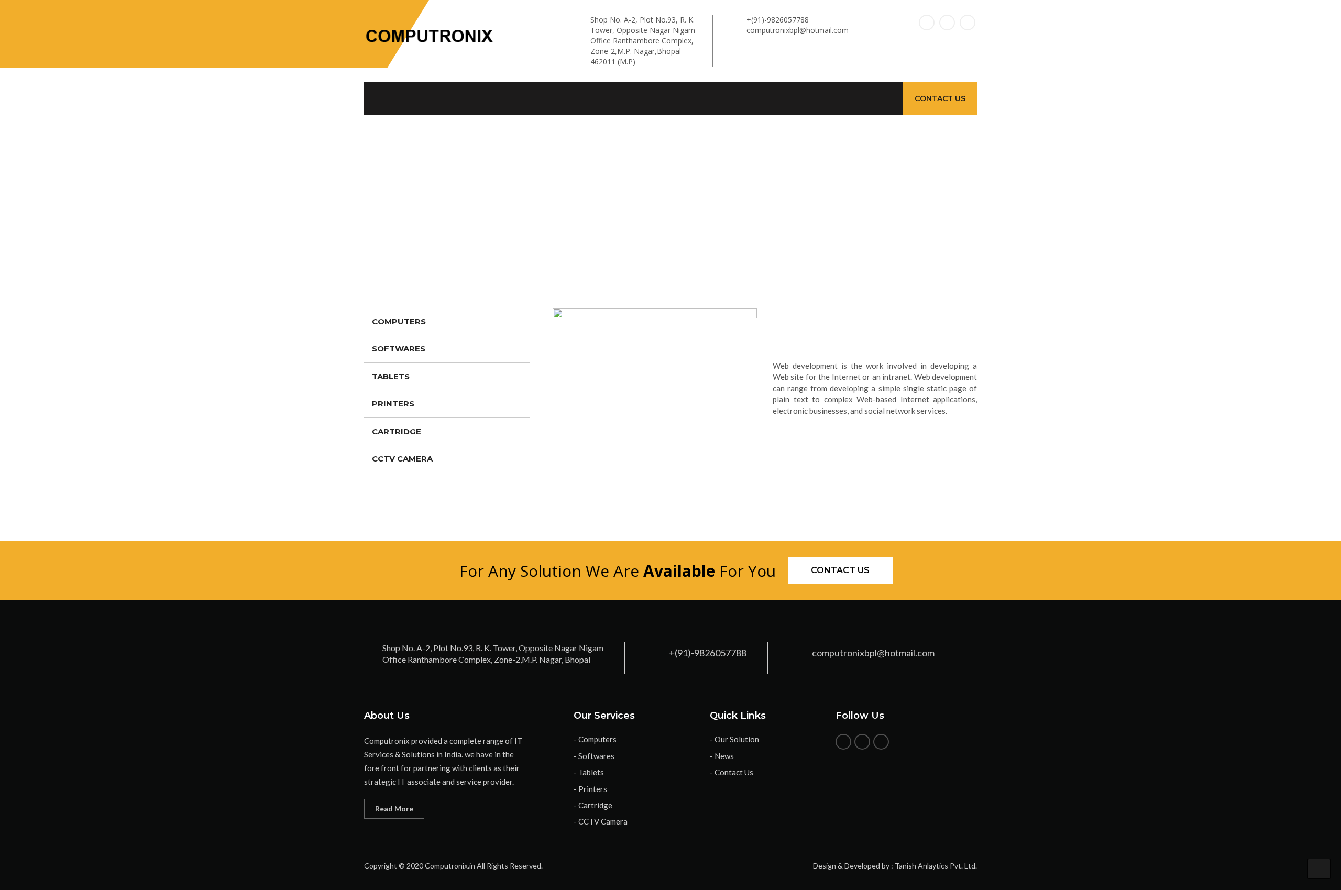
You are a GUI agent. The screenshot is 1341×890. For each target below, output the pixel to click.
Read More (394, 808)
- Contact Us (731, 772)
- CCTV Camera (601, 821)
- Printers (590, 789)
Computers (399, 321)
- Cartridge (593, 805)
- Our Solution (734, 739)
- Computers (595, 739)
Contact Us (940, 98)
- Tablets (589, 772)
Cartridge (396, 431)
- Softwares (594, 756)
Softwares (398, 349)
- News (722, 756)
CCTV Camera (402, 459)
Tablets (391, 376)
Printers (393, 404)
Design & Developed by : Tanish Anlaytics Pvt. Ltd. (895, 865)
